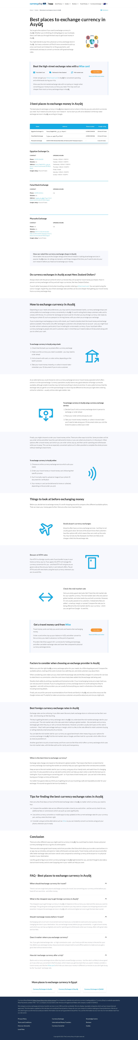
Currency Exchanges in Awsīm (42, 989)
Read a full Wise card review (96, 76)
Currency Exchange (95, 4)
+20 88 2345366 (38, 193)
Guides (67, 4)
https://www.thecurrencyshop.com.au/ (44, 1000)
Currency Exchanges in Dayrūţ (68, 989)
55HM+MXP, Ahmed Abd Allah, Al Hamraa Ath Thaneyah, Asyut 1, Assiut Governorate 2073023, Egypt (41, 233)
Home (31, 10)
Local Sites (21, 1029)
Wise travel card (52, 78)
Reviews (74, 4)
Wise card (84, 66)
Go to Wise (96, 72)
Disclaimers (105, 10)
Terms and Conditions (24, 1022)
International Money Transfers (61, 1022)
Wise (68, 624)
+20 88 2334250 (38, 159)
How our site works (24, 1026)
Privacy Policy (22, 1019)
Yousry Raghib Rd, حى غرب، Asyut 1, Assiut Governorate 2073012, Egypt (40, 166)
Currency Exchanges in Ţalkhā (93, 989)
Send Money (58, 4)
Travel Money (84, 4)
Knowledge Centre (92, 1019)
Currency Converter (58, 1026)
